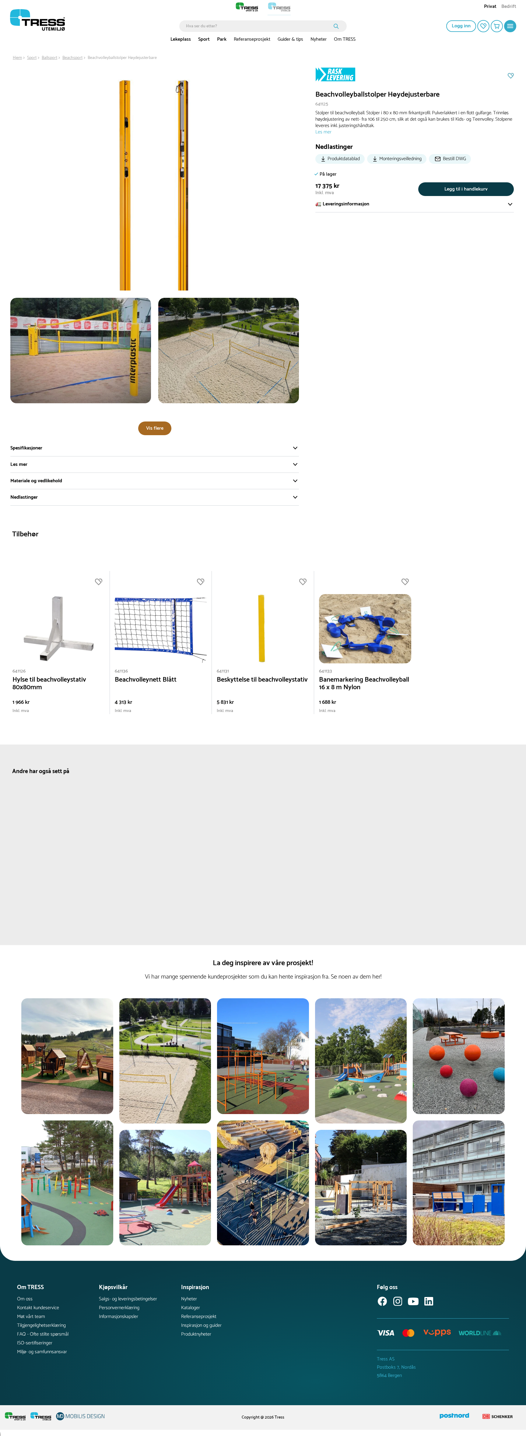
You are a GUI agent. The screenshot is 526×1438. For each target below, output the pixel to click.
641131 (223, 671)
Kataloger (190, 1308)
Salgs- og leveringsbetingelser (128, 1299)
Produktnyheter (196, 1334)
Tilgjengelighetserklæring (41, 1325)
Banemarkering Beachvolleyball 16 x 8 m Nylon (364, 683)
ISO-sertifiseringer (34, 1343)
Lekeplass (180, 39)
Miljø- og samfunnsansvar (42, 1352)
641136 (121, 671)
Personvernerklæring (119, 1308)
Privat (490, 7)
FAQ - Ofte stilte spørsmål (42, 1334)
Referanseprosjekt (252, 39)
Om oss (25, 1299)
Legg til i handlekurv (466, 189)
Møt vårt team (31, 1316)
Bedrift (508, 7)
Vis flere (154, 428)
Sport (204, 39)
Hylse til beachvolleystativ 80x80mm (49, 683)
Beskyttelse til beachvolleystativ (262, 680)
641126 (19, 671)
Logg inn (461, 26)
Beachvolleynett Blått (146, 680)
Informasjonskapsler (118, 1316)
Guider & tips (290, 39)
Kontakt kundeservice (38, 1308)
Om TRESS (345, 39)
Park (221, 39)
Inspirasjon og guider (201, 1325)
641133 (325, 671)
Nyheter (318, 39)
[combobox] (258, 26)
